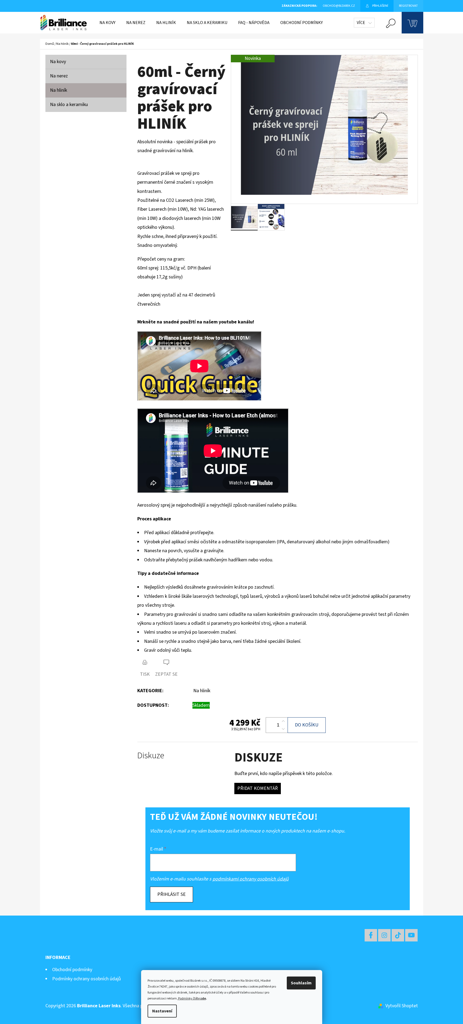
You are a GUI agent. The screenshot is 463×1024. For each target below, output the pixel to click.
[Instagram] (384, 935)
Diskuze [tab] (150, 755)
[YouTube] (411, 935)
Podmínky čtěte (189, 998)
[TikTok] (398, 935)
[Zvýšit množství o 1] (283, 721)
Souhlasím (301, 983)
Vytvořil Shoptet (401, 1005)
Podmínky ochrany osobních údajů (86, 978)
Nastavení (162, 1011)
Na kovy (58, 61)
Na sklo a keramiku (69, 104)
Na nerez (59, 76)
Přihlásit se (171, 894)
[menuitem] (107, 22)
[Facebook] (371, 935)
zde (203, 998)
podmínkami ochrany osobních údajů (250, 879)
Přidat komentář (257, 788)
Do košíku (306, 725)
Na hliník (58, 90)
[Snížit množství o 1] (283, 729)
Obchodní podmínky (72, 969)
